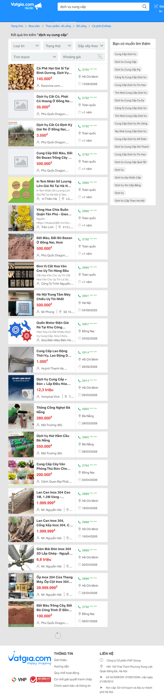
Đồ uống (81, 26)
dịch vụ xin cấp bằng (128, 185)
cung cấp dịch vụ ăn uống (131, 123)
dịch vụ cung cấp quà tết (130, 162)
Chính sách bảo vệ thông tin (72, 685)
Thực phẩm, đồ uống (58, 26)
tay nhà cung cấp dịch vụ (130, 131)
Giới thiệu (60, 660)
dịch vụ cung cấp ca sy (129, 100)
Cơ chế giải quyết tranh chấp (73, 679)
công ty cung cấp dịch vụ (130, 77)
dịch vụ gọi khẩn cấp (128, 177)
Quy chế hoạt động (66, 672)
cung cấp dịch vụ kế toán (130, 139)
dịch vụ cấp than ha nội (130, 200)
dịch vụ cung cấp (125, 61)
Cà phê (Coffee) (101, 26)
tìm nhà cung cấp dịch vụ (131, 92)
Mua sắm (34, 26)
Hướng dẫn (61, 666)
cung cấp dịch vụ (125, 54)
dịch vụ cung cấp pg (127, 69)
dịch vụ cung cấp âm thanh (132, 146)
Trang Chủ (17, 26)
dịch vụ (119, 169)
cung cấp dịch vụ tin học (130, 85)
